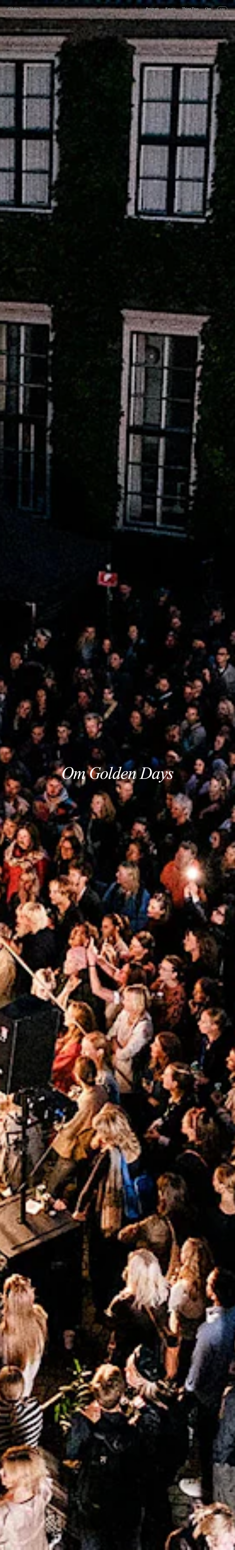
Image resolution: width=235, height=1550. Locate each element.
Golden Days (17, 9)
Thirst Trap (190, 9)
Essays (170, 9)
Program (152, 9)
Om (208, 9)
